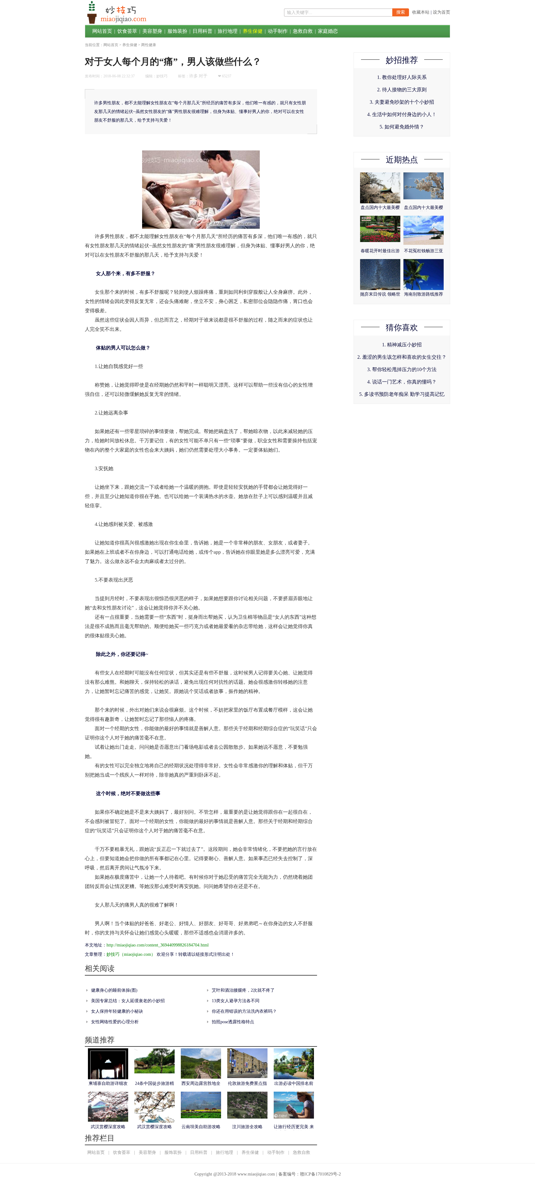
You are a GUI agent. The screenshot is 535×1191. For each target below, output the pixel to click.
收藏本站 (420, 12)
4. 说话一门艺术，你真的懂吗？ (402, 381)
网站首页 (102, 31)
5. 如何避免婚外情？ (402, 126)
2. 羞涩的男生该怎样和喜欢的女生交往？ (401, 357)
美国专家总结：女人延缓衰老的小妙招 (128, 1000)
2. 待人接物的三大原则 (402, 89)
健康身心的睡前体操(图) (114, 990)
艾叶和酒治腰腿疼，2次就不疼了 (243, 990)
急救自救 (303, 31)
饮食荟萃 (127, 31)
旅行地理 (227, 31)
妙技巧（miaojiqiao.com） (131, 954)
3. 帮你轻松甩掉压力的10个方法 (402, 369)
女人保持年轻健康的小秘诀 (117, 1011)
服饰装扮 (177, 31)
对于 (203, 76)
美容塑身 (152, 31)
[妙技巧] (116, 23)
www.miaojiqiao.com (256, 1174)
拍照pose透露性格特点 (233, 1022)
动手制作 (278, 31)
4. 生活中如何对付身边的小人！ (402, 114)
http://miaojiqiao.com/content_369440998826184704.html (158, 945)
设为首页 (441, 12)
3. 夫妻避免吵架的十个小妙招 (402, 102)
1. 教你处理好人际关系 (402, 77)
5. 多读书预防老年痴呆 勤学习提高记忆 (402, 394)
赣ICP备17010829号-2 (320, 1174)
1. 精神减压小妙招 (402, 344)
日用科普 (202, 31)
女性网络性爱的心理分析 (115, 1022)
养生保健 (253, 31)
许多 (193, 76)
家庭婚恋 (328, 31)
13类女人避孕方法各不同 (235, 1000)
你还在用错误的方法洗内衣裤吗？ (244, 1011)
